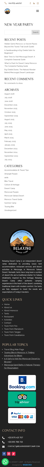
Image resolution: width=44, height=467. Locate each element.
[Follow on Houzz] (34, 3)
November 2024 (10, 152)
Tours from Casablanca (14, 335)
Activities (8, 320)
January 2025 (9, 145)
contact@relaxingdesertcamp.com (24, 446)
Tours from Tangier (12, 332)
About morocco (11, 310)
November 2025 (10, 108)
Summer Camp (10, 203)
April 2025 (8, 134)
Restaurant (9, 317)
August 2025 (9, 119)
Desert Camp (9, 188)
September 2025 (11, 116)
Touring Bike (9, 207)
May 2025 (8, 130)
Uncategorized (10, 210)
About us (8, 307)
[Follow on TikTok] (13, 454)
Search (35, 32)
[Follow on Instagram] (38, 3)
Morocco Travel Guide (13, 199)
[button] (5, 461)
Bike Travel (8, 181)
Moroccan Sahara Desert (14, 196)
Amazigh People (10, 174)
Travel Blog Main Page (14, 349)
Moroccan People (11, 192)
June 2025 (8, 127)
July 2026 (8, 98)
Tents (6, 313)
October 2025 (9, 112)
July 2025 (8, 123)
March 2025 (9, 138)
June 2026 (8, 101)
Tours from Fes (10, 326)
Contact (7, 323)
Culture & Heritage (11, 185)
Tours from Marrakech (13, 329)
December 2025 (10, 105)
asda (6, 177)
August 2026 (9, 94)
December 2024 (10, 149)
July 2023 (8, 160)
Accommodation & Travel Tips (16, 170)
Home (7, 304)
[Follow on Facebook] (30, 3)
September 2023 (11, 156)
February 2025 (10, 141)
